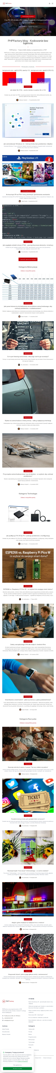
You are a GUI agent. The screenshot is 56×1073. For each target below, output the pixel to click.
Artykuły (31, 999)
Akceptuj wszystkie (17, 1068)
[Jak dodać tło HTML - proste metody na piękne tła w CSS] (28, 80)
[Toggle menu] (52, 3)
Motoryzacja (28, 303)
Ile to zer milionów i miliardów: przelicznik (38, 1017)
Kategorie (32, 1026)
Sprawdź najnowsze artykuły (28, 259)
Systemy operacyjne (28, 140)
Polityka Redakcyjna (47, 1057)
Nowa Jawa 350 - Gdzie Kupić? (36, 1015)
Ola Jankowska (5, 1031)
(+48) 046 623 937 (8, 1018)
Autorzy (4, 1026)
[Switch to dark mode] (49, 3)
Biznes (30, 1034)
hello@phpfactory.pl (9, 1020)
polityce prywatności (23, 1061)
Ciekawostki (31, 1029)
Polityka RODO (38, 1057)
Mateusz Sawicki (6, 1034)
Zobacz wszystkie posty (28, 271)
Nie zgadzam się (17, 1065)
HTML (30, 1047)
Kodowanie (28, 86)
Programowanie (32, 1037)
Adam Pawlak (5, 1029)
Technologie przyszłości (28, 16)
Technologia (28, 532)
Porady (30, 1031)
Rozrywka (28, 764)
